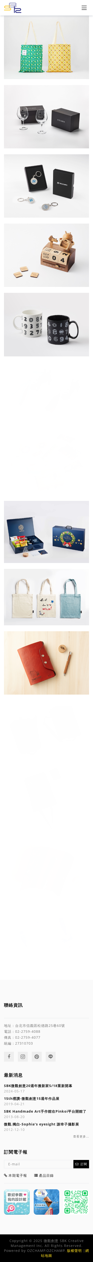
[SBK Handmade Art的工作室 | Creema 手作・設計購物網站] (47, 1202)
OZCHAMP (36, 1250)
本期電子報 (17, 1175)
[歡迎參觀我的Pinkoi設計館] (17, 1202)
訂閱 (84, 1164)
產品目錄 (46, 1175)
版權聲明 (74, 1250)
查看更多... (81, 1137)
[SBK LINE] (76, 1202)
